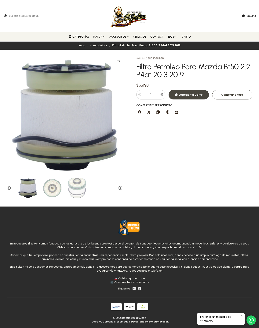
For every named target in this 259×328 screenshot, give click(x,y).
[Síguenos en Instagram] (134, 288)
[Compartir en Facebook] (139, 112)
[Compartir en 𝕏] (149, 112)
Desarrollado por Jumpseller (149, 321)
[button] (78, 36)
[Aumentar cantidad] (162, 94)
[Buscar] (5, 16)
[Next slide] (120, 188)
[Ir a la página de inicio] (129, 16)
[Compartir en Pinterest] (167, 112)
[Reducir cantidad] (140, 94)
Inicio (82, 45)
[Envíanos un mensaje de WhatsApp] (251, 320)
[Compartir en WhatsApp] (158, 112)
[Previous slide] (9, 188)
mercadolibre (98, 45)
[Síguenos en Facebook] (139, 288)
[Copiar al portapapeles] (176, 112)
